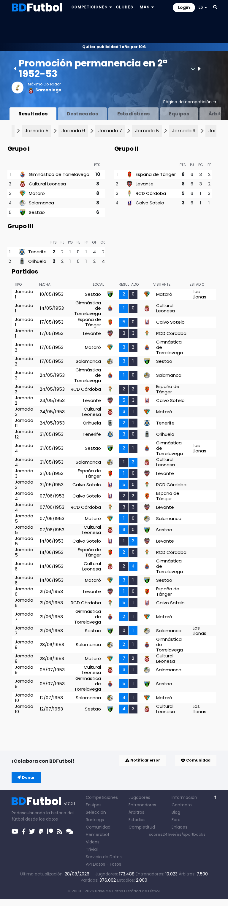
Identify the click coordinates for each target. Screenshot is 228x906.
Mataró (37, 193)
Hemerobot (98, 834)
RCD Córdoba (151, 193)
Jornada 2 (24, 347)
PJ (192, 164)
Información (184, 797)
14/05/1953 (52, 308)
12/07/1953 (51, 697)
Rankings (95, 820)
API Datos (95, 864)
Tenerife (37, 252)
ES (201, 7)
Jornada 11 (24, 423)
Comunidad (197, 760)
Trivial (92, 849)
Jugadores (139, 797)
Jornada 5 (36, 130)
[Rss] (59, 831)
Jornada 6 (73, 130)
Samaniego (48, 90)
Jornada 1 (24, 294)
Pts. (97, 164)
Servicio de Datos (104, 857)
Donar (28, 777)
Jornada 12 (24, 434)
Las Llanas (199, 294)
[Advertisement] (114, 28)
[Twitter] (32, 831)
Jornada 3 (24, 375)
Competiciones (102, 797)
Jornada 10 (24, 697)
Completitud (142, 827)
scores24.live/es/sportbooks (177, 834)
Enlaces (179, 827)
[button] (215, 7)
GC (103, 242)
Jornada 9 (183, 130)
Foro (176, 820)
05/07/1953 (52, 670)
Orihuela (37, 261)
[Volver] (215, 797)
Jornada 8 (147, 130)
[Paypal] (41, 831)
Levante (144, 184)
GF (94, 242)
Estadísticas (133, 113)
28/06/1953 (52, 644)
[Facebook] (23, 831)
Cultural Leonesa (47, 184)
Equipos (179, 113)
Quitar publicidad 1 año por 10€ (114, 46)
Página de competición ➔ (189, 102)
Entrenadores (142, 805)
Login (184, 7)
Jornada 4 (24, 448)
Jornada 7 (110, 130)
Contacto (182, 805)
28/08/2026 (77, 874)
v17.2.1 (69, 803)
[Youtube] (15, 831)
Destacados (82, 113)
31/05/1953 (52, 434)
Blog (176, 812)
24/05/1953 (52, 375)
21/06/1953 (51, 591)
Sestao (37, 212)
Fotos (115, 864)
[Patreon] (50, 831)
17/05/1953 (52, 322)
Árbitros (136, 812)
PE (209, 164)
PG (200, 164)
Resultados (33, 113)
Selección (96, 812)
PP (86, 242)
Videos (92, 842)
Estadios (137, 820)
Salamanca (41, 203)
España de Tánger (156, 174)
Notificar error (144, 760)
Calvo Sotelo (150, 203)
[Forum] (69, 831)
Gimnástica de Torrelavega (59, 174)
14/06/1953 (52, 541)
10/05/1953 (52, 294)
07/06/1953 (52, 496)
